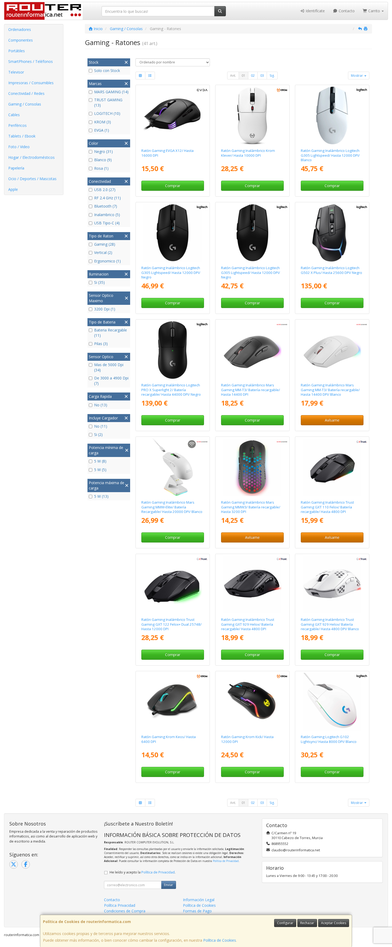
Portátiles (16, 50)
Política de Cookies (219, 940)
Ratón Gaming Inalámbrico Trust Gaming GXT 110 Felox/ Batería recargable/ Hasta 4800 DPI (327, 507)
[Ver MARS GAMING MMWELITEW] (172, 467)
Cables (14, 114)
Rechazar (307, 923)
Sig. (272, 75)
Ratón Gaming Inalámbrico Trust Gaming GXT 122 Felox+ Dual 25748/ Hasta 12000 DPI (171, 624)
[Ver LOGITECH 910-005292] (332, 116)
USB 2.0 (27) (104, 189)
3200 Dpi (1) (104, 308)
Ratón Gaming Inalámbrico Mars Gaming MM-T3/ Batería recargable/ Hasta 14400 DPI (250, 390)
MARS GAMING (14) (111, 91)
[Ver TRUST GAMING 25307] (252, 585)
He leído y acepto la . (142, 872)
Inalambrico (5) (107, 214)
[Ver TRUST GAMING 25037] (332, 467)
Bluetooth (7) (105, 206)
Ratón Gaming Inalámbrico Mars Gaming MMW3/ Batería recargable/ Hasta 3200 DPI (250, 507)
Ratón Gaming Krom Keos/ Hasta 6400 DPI (168, 739)
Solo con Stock (107, 70)
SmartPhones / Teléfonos (30, 61)
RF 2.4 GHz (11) (107, 197)
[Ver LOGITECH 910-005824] (332, 702)
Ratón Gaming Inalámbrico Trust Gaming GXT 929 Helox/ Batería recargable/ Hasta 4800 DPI (247, 624)
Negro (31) (103, 151)
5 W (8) (100, 461)
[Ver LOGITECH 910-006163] (332, 233)
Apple (13, 189)
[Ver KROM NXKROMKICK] (252, 702)
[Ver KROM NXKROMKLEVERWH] (252, 116)
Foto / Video (19, 146)
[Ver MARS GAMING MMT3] (252, 350)
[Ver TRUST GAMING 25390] (332, 585)
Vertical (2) (103, 252)
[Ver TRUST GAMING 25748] (172, 585)
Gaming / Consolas (24, 104)
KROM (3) (102, 121)
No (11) (100, 426)
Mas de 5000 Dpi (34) (108, 367)
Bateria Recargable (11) (110, 332)
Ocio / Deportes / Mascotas (32, 178)
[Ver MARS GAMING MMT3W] (332, 350)
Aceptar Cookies (333, 923)
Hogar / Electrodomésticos (31, 157)
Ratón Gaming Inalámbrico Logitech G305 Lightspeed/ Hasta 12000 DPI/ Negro (170, 272)
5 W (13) (101, 496)
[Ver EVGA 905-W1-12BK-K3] (172, 116)
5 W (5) (100, 469)
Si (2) (98, 434)
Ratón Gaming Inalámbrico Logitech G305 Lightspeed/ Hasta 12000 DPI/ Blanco (330, 155)
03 (262, 75)
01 (243, 75)
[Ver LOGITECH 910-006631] (172, 350)
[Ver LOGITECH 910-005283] (252, 233)
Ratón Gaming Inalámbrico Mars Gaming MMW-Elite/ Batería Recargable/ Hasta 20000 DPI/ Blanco (171, 507)
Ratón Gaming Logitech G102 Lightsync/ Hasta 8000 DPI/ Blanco (329, 739)
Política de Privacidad (226, 861)
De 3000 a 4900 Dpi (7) (111, 380)
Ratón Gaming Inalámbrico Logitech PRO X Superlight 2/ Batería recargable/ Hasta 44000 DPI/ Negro (171, 390)
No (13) (100, 404)
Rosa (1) (101, 168)
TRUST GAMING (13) (108, 102)
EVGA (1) (101, 130)
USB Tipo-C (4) (107, 222)
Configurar (285, 923)
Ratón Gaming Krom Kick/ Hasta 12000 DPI (247, 739)
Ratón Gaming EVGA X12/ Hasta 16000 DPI (167, 152)
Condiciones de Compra (124, 910)
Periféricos (17, 125)
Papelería (16, 168)
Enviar (168, 885)
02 (253, 75)
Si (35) (99, 282)
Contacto (346, 10)
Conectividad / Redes (26, 93)
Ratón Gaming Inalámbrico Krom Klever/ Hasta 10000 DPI (248, 152)
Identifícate (315, 10)
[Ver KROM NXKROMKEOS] (172, 702)
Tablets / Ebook (21, 136)
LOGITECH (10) (107, 113)
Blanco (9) (103, 159)
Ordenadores (19, 29)
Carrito (374, 10)
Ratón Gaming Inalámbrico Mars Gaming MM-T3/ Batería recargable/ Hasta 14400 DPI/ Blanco (330, 390)
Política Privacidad (119, 905)
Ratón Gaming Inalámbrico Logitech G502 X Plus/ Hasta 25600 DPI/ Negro (331, 270)
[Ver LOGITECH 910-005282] (172, 233)
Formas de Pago (197, 910)
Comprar (172, 185)
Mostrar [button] (357, 75)
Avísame (332, 420)
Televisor (16, 72)
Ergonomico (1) (107, 261)
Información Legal (198, 899)
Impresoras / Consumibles (31, 82)
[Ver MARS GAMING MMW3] (252, 467)
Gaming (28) (104, 244)
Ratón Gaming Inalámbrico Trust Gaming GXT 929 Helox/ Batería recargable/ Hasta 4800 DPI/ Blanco (330, 624)
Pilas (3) (101, 343)
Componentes (20, 40)
